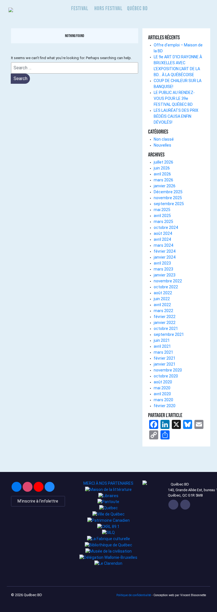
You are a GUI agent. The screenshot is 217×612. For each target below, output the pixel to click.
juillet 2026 (163, 162)
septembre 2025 (169, 203)
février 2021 (164, 358)
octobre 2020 (166, 376)
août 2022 (163, 293)
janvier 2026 (164, 186)
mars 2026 (163, 180)
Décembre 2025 (168, 192)
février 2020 (164, 405)
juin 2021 (162, 340)
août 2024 (163, 233)
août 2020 (163, 382)
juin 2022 (162, 299)
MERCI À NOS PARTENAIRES (108, 483)
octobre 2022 (166, 287)
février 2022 (164, 316)
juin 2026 (162, 168)
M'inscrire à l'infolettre (38, 501)
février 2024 (164, 251)
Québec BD (137, 8)
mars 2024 (163, 245)
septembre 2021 (169, 334)
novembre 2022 (168, 281)
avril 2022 (162, 304)
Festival (79, 8)
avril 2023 (162, 263)
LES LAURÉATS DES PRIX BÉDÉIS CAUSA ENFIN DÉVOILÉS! (176, 116)
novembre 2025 (168, 198)
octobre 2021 (166, 328)
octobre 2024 (166, 227)
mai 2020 (162, 388)
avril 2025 (162, 215)
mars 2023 (163, 269)
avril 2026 (162, 174)
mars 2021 (163, 352)
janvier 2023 (164, 275)
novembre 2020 (168, 370)
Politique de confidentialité (133, 595)
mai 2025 (162, 209)
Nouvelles (162, 145)
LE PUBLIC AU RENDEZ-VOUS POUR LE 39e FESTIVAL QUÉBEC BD (174, 98)
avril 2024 (162, 239)
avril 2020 (162, 394)
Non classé (164, 139)
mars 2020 (163, 400)
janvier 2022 (164, 322)
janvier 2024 (164, 257)
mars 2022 (163, 310)
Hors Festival (108, 8)
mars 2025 (163, 221)
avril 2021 (162, 346)
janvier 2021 (164, 364)
